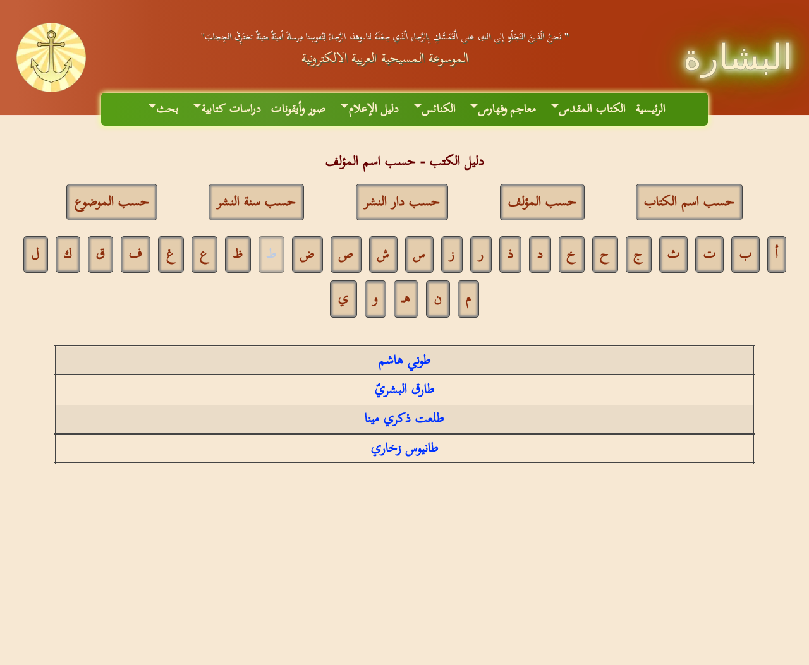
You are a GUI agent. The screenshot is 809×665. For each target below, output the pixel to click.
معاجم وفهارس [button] (507, 109)
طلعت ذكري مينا (404, 418)
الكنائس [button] (439, 109)
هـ (406, 299)
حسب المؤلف (542, 202)
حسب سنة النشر (256, 202)
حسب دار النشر (402, 202)
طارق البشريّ (405, 389)
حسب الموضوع (112, 202)
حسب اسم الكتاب (689, 202)
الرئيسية (651, 109)
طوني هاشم (405, 360)
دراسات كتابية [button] (231, 109)
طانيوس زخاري (405, 448)
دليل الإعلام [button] (374, 109)
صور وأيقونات (298, 109)
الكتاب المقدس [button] (592, 109)
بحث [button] (168, 109)
